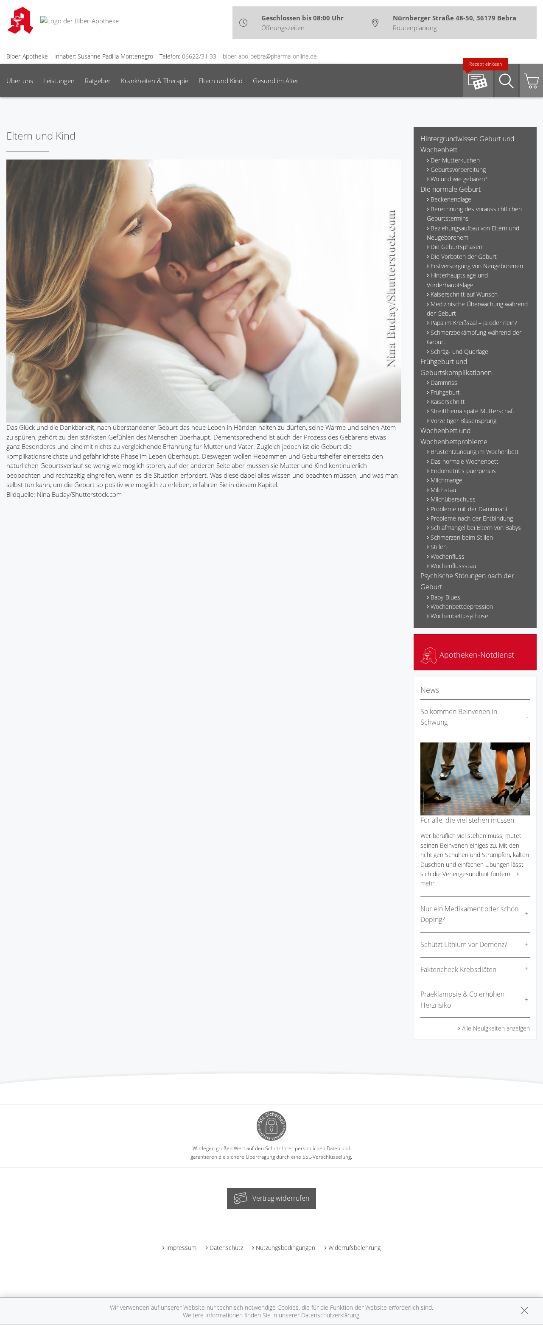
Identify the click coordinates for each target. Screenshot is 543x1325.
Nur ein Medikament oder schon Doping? (469, 914)
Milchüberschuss (453, 499)
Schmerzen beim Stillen (462, 537)
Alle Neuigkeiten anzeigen (496, 1028)
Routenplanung (415, 27)
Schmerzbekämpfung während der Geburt (474, 337)
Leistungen (59, 80)
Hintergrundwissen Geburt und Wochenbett (467, 144)
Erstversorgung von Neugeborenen (477, 266)
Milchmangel (447, 480)
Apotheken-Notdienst (475, 655)
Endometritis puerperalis (463, 471)
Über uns (19, 80)
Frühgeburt (445, 392)
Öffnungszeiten (283, 27)
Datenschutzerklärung (330, 1315)
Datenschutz (226, 1248)
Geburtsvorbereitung (458, 169)
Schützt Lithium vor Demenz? (463, 944)
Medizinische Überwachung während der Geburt (477, 308)
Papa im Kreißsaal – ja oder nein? (474, 323)
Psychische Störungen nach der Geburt (467, 581)
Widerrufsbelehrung (354, 1248)
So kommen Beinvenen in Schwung (458, 717)
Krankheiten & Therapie (154, 80)
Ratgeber (98, 80)
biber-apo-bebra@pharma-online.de (270, 56)
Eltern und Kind (221, 80)
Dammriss (444, 382)
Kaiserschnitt (448, 402)
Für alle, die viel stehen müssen (467, 820)
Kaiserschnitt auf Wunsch (464, 294)
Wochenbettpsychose (459, 616)
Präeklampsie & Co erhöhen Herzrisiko (462, 999)
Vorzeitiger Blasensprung (463, 421)
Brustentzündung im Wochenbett (475, 452)
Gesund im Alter (276, 80)
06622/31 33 (199, 56)
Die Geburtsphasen (456, 247)
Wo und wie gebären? (459, 179)
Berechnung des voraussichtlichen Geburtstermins (474, 213)
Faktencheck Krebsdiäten (458, 969)
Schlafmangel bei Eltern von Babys (476, 528)
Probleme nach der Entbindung (472, 518)
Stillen (439, 547)
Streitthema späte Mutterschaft (473, 411)
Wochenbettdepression (462, 606)
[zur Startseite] (79, 20)
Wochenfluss (448, 556)
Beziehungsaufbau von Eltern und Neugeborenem (473, 232)
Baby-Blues (445, 597)
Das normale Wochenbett (464, 461)
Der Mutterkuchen (455, 160)
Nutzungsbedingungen (285, 1248)
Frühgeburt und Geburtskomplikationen (456, 367)
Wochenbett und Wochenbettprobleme (453, 436)
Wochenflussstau (453, 566)
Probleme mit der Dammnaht (469, 509)
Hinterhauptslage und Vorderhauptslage (457, 280)
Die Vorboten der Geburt (464, 256)
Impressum (181, 1248)
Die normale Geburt (450, 189)
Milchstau (443, 490)
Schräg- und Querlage (459, 351)
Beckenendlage (451, 199)
